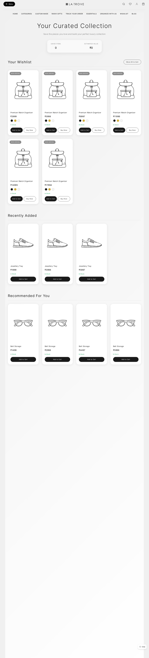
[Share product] (29, 73)
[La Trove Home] (74, 4)
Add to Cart (16, 130)
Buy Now (29, 130)
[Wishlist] (130, 4)
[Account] (137, 4)
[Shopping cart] (143, 4)
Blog (134, 14)
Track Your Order (74, 14)
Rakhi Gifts (57, 14)
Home (15, 14)
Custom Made (41, 14)
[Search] (124, 4)
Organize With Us (108, 14)
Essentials (91, 14)
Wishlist (124, 14)
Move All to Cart (132, 62)
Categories (26, 14)
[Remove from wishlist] (35, 73)
